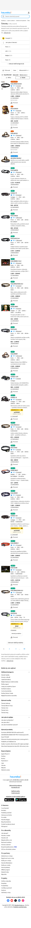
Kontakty (3, 810)
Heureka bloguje (5, 820)
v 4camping (13, 630)
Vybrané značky (6, 700)
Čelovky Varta (4, 710)
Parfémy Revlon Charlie (7, 693)
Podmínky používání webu (20, 907)
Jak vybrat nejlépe (7, 717)
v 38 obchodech (15, 252)
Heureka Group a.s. (19, 905)
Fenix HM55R (14, 493)
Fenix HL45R (14, 568)
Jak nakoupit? (4, 833)
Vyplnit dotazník (15, 793)
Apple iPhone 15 (5, 754)
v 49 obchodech (15, 230)
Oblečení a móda (5, 770)
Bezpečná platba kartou (7, 847)
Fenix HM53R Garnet (16, 84)
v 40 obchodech (15, 343)
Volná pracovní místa (6, 815)
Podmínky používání (6, 813)
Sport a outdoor (11, 20)
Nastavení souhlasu (6, 842)
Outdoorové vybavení (21, 20)
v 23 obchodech (15, 484)
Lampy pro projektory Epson (8, 686)
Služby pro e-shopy (6, 860)
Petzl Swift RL (14, 170)
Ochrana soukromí (5, 845)
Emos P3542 (14, 447)
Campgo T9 (14, 397)
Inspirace (3, 890)
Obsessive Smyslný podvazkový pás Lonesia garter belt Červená (15, 739)
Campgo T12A (14, 376)
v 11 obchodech (15, 123)
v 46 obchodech (15, 184)
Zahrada (3, 765)
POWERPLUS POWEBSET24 (8, 742)
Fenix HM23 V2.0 (15, 425)
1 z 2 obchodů (14, 416)
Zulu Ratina (14, 613)
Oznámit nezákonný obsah (8, 824)
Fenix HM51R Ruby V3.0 (17, 284)
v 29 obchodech (15, 462)
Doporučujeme (6, 751)
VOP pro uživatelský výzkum (8, 849)
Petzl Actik (14, 329)
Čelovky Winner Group (7, 706)
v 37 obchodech (15, 275)
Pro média (3, 817)
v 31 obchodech (15, 298)
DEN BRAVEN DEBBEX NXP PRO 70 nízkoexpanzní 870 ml (15, 735)
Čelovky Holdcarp (5, 703)
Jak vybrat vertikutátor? (7, 720)
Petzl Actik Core (15, 238)
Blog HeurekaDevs (6, 822)
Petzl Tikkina (14, 215)
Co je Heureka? (5, 808)
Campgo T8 (14, 193)
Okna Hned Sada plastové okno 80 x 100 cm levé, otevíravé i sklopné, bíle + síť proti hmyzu (15, 746)
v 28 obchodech (15, 368)
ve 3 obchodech (15, 557)
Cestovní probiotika (6, 691)
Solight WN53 (14, 306)
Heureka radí (4, 838)
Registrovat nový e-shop (7, 858)
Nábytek (3, 768)
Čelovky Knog (4, 712)
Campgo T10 (14, 516)
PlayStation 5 (4, 761)
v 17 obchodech (15, 98)
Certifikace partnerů (6, 888)
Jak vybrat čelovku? (16, 158)
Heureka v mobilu (5, 835)
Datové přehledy (5, 867)
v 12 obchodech (15, 605)
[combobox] (15, 16)
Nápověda (3, 874)
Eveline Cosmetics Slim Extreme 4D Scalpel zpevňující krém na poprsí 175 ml (15, 744)
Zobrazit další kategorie (15, 64)
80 (24, 649)
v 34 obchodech (15, 147)
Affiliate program (5, 870)
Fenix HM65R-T (15, 543)
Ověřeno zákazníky (6, 881)
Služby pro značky (5, 865)
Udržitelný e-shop (5, 892)
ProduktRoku (4, 886)
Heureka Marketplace (6, 863)
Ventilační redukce (6, 689)
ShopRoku (4, 883)
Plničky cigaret (5, 684)
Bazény (3, 758)
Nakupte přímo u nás (6, 840)
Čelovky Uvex (4, 708)
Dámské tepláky (5, 675)
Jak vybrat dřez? (5, 722)
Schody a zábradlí (5, 677)
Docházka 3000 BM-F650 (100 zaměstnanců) (12, 732)
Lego (2, 763)
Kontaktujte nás (15, 787)
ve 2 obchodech (15, 207)
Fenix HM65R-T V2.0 (16, 261)
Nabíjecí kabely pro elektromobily (9, 682)
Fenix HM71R (14, 133)
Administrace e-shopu (7, 856)
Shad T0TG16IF (5, 737)
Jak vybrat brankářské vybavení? (9, 725)
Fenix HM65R (14, 354)
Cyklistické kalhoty (6, 679)
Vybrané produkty (7, 730)
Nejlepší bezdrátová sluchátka (9, 696)
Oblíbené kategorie (7, 672)
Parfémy (3, 756)
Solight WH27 (14, 470)
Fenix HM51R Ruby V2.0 (17, 590)
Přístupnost (4, 826)
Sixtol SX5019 (14, 108)
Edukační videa (5, 872)
